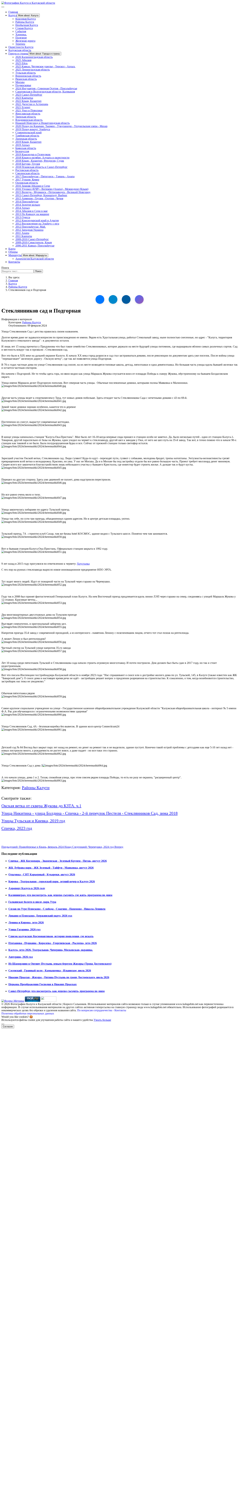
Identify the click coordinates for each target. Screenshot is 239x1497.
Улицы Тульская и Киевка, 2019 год (33, 821)
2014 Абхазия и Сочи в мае (31, 211)
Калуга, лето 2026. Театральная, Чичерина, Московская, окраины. (50, 949)
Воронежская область (28, 75)
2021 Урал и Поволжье (29, 110)
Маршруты (15, 255)
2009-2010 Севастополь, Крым (33, 242)
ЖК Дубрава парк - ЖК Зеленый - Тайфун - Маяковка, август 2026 (51, 867)
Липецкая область (26, 138)
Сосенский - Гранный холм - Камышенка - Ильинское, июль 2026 (49, 970)
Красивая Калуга (25, 18)
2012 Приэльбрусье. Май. (30, 226)
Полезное (21, 37)
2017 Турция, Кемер (27, 179)
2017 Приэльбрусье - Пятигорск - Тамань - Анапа (45, 176)
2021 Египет (22, 107)
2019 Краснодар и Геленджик (33, 154)
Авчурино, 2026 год (20, 956)
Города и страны (18, 53)
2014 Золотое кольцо (27, 204)
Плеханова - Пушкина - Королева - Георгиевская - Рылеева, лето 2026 (52, 943)
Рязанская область (26, 79)
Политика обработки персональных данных (27, 1013)
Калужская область (19, 50)
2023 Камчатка (24, 97)
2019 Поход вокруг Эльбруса (32, 129)
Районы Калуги (24, 21)
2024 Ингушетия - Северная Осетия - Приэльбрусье (46, 88)
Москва (19, 82)
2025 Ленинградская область (32, 69)
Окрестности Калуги (20, 47)
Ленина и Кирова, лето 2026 (26, 922)
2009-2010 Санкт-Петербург (32, 239)
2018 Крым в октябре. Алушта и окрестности (42, 157)
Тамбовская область (27, 135)
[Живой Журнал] (126, 299)
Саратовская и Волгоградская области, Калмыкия (45, 91)
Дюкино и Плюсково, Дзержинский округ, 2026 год (40, 915)
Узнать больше (102, 1019)
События (20, 31)
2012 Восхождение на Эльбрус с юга (37, 223)
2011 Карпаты (23, 236)
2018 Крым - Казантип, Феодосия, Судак (39, 160)
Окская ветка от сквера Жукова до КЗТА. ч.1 (41, 805)
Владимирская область (29, 119)
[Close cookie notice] (2, 1024)
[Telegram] (113, 299)
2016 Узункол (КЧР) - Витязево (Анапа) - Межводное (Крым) (51, 189)
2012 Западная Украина (29, 229)
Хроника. (21, 34)
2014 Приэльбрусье (26, 201)
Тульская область (25, 72)
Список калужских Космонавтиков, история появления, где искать (50, 936)
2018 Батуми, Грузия (27, 163)
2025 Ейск (21, 63)
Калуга (12, 15)
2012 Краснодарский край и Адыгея (37, 220)
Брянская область (25, 148)
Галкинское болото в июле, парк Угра (32, 901)
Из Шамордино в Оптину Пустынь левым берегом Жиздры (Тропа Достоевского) (59, 963)
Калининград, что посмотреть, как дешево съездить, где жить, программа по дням (60, 895)
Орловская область (26, 182)
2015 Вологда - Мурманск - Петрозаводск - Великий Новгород (52, 192)
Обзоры (13, 251)
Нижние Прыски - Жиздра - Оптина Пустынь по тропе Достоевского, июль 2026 (58, 977)
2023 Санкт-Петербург (28, 94)
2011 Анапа (22, 233)
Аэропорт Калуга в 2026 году (26, 888)
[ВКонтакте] (100, 299)
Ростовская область (26, 170)
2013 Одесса (22, 217)
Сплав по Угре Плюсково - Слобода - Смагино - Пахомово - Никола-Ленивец (56, 908)
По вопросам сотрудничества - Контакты (101, 1010)
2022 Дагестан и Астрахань (31, 104)
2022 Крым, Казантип (28, 101)
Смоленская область (27, 173)
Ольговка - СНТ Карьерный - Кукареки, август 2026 (41, 874)
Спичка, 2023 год (16, 828)
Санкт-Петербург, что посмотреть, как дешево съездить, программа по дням (56, 991)
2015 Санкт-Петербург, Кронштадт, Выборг (41, 195)
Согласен (8, 1026)
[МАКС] (139, 299)
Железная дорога (25, 40)
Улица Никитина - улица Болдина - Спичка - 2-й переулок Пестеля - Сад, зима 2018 (89, 813)
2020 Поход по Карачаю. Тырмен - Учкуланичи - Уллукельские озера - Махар (61, 126)
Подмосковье (23, 85)
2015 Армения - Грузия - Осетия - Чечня (39, 198)
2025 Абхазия (23, 60)
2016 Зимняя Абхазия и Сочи (32, 185)
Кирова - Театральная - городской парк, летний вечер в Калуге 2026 (51, 881)
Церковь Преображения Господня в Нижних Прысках (42, 984)
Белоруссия (22, 151)
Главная (13, 11)
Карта (11, 248)
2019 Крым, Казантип (28, 141)
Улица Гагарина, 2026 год (24, 929)
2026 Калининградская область (34, 57)
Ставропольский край (28, 132)
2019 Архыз (22, 145)
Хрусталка (83, 563)
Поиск (5, 267)
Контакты (14, 261)
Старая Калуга (24, 28)
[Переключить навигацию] (2, 7)
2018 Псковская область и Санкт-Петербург (41, 167)
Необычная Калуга (26, 25)
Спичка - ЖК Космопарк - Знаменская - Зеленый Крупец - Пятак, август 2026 (57, 860)
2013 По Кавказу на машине (32, 214)
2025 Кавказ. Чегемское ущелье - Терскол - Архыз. (45, 66)
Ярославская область (27, 113)
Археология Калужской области (34, 258)
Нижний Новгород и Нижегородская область (42, 123)
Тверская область (25, 116)
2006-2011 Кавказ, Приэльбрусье (34, 245)
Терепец (20, 43)
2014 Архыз (22, 207)
